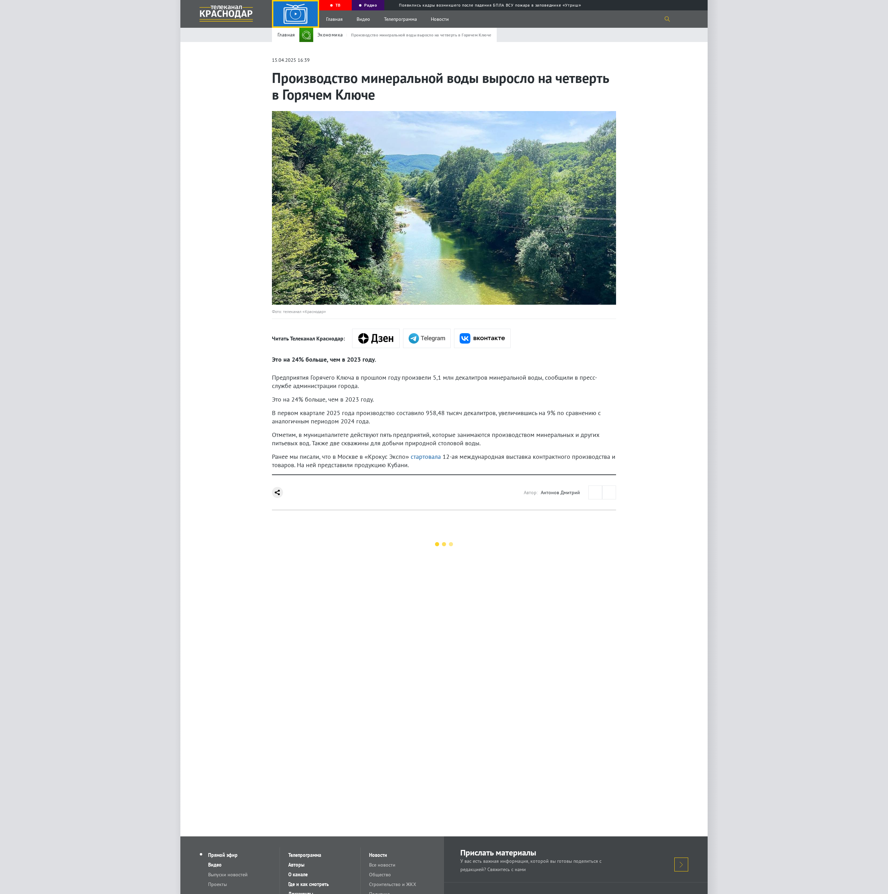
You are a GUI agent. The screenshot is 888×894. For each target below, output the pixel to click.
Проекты (217, 884)
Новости (440, 19)
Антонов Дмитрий (560, 492)
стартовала (426, 457)
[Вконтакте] (482, 338)
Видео (363, 19)
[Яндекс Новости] (376, 338)
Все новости (382, 865)
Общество (380, 874)
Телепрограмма (400, 19)
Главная (334, 19)
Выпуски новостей (228, 874)
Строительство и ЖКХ (392, 884)
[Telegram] (427, 338)
